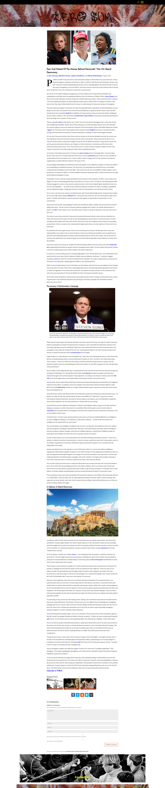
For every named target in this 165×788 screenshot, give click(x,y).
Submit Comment (111, 744)
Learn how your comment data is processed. (77, 751)
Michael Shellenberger (95, 76)
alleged (92, 130)
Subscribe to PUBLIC (54, 670)
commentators (79, 116)
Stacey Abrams (109, 96)
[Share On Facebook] (73, 695)
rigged (49, 130)
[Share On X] (78, 695)
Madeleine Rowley (64, 76)
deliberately (61, 387)
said (59, 122)
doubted (68, 113)
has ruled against (97, 559)
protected (91, 155)
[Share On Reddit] (82, 695)
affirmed (70, 195)
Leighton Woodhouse (77, 76)
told (79, 642)
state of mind (84, 153)
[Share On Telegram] (87, 695)
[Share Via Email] (91, 695)
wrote (56, 259)
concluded (50, 410)
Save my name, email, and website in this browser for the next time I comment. (66, 736)
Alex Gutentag (53, 76)
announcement (76, 352)
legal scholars (88, 116)
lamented (104, 548)
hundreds (87, 373)
